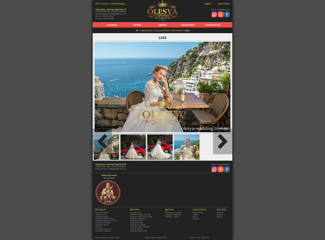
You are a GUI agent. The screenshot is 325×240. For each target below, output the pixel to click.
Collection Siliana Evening (140, 215)
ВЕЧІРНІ (137, 25)
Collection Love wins (103, 229)
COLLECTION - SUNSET (140, 227)
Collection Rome (101, 225)
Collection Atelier (102, 213)
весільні (147, 30)
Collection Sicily (136, 221)
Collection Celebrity (137, 225)
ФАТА (195, 217)
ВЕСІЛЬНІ (112, 25)
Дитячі (219, 217)
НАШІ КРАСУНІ (212, 25)
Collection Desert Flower (105, 219)
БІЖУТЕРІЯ (197, 213)
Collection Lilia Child (173, 213)
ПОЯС (195, 215)
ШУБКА (196, 219)
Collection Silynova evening (141, 217)
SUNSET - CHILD (172, 217)
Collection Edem (136, 223)
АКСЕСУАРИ (187, 25)
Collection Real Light (138, 231)
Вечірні (220, 215)
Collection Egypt (101, 217)
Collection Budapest (138, 219)
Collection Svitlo (136, 229)
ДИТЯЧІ (162, 25)
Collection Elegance (103, 231)
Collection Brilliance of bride (106, 221)
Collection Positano (168, 30)
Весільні (220, 213)
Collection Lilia (101, 215)
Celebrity (98, 227)
